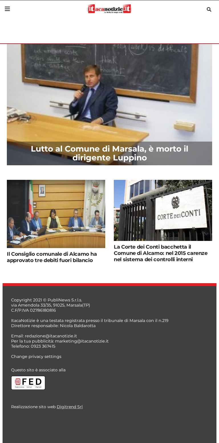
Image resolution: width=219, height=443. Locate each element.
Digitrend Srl (70, 406)
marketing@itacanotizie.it (82, 341)
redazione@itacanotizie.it (51, 336)
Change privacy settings (36, 356)
